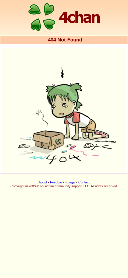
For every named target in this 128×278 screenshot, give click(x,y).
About (43, 182)
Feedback (57, 182)
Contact (84, 182)
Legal (71, 182)
